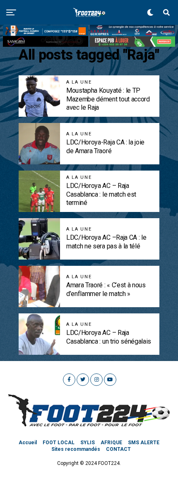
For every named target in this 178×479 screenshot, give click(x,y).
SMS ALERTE (143, 442)
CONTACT (118, 449)
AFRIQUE (111, 442)
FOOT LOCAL (59, 442)
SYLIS (87, 442)
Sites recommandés (75, 449)
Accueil (28, 442)
